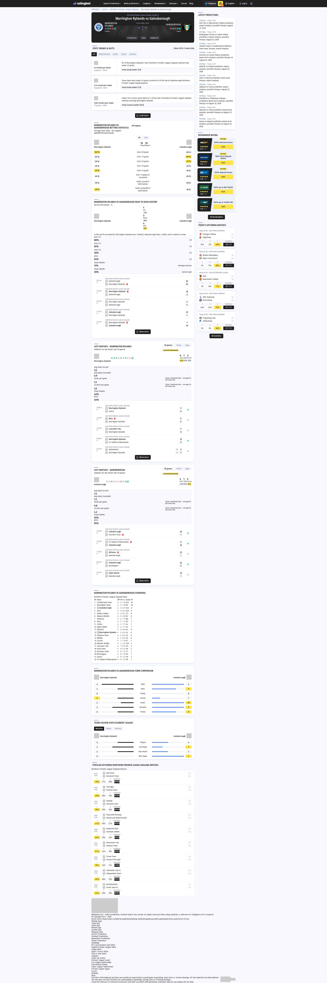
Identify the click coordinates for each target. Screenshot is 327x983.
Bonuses (173, 3)
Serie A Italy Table (98, 954)
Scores (184, 3)
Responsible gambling (158, 919)
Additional (154, 38)
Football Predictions (99, 936)
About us (95, 919)
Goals (96, 133)
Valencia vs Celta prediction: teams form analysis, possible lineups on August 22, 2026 (215, 112)
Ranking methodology (140, 919)
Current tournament (171, 350)
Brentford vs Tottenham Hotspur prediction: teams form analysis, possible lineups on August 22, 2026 (216, 101)
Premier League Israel (100, 960)
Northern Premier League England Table (110, 597)
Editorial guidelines (123, 919)
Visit (223, 147)
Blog (191, 3)
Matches (99, 728)
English (231, 3)
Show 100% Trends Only (184, 48)
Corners (106, 133)
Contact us (110, 919)
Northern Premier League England (124, 9)
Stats (143, 38)
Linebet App (96, 930)
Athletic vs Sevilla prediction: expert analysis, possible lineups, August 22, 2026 (214, 69)
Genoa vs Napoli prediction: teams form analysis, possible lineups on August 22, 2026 (215, 124)
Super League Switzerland (102, 967)
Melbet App (96, 928)
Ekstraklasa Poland (99, 964)
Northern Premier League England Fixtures (109, 769)
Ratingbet (95, 9)
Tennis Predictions (98, 941)
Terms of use (183, 919)
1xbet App (95, 923)
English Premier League (218, 272)
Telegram (212, 3)
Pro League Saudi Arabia (101, 962)
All (139, 138)
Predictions (132, 38)
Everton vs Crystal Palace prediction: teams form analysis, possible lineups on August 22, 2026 (216, 57)
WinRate (94, 973)
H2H (146, 138)
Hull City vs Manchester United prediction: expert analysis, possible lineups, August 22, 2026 (216, 25)
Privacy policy (172, 919)
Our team (102, 919)
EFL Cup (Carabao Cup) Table (103, 945)
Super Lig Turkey (98, 958)
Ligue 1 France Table (99, 951)
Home (178, 345)
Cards (111, 133)
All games (168, 345)
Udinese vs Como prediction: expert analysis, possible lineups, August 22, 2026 (214, 89)
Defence (118, 728)
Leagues (146, 3)
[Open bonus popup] (220, 3)
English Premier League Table (103, 947)
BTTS (101, 133)
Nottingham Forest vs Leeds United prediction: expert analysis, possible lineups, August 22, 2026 (214, 37)
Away (187, 345)
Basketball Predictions (100, 938)
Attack (108, 728)
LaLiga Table (96, 949)
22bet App (95, 925)
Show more (144, 332)
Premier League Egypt (100, 969)
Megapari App (97, 932)
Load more (144, 115)
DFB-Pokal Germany (217, 231)
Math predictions (131, 3)
